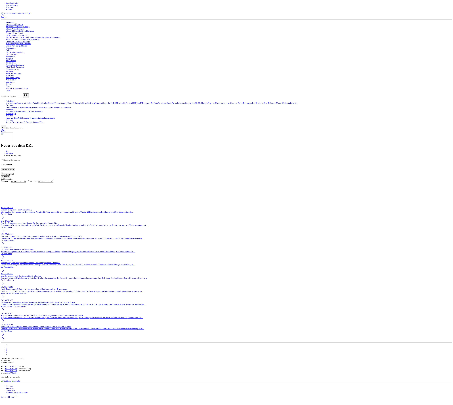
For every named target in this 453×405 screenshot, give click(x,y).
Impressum (10, 388)
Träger (8, 90)
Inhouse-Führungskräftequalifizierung (20, 31)
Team (8, 86)
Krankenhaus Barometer (15, 65)
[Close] (2, 172)
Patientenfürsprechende (14, 33)
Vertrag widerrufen (8, 397)
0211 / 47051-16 (11, 369)
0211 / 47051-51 (11, 371)
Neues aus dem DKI (13, 73)
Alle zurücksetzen (8, 169)
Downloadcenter (12, 3)
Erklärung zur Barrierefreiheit (17, 392)
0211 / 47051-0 (10, 366)
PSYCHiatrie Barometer (15, 67)
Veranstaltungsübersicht (14, 25)
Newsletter (10, 7)
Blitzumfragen (11, 69)
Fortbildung (10, 22)
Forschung (10, 48)
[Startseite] (16, 13)
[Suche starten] (26, 95)
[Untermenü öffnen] (15, 48)
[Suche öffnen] (3, 127)
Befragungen (10, 56)
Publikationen (11, 61)
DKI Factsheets (11, 54)
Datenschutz (10, 390)
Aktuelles (9, 71)
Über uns (9, 82)
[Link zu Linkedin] (16, 381)
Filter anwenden (7, 174)
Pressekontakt (11, 80)
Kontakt (9, 9)
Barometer (9, 63)
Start (7, 151)
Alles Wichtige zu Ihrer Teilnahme (18, 44)
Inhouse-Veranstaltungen (15, 29)
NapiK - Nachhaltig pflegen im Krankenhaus (22, 39)
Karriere (9, 84)
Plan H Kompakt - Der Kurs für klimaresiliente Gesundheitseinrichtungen (33, 37)
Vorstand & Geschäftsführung (17, 88)
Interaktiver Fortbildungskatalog (17, 27)
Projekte (9, 50)
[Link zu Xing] (6, 381)
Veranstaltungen (12, 5)
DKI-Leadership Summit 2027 (17, 35)
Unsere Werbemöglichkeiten (16, 46)
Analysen (9, 59)
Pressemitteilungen (13, 78)
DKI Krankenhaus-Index (15, 52)
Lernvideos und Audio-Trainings (18, 42)
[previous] (6, 346)
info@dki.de (11, 373)
